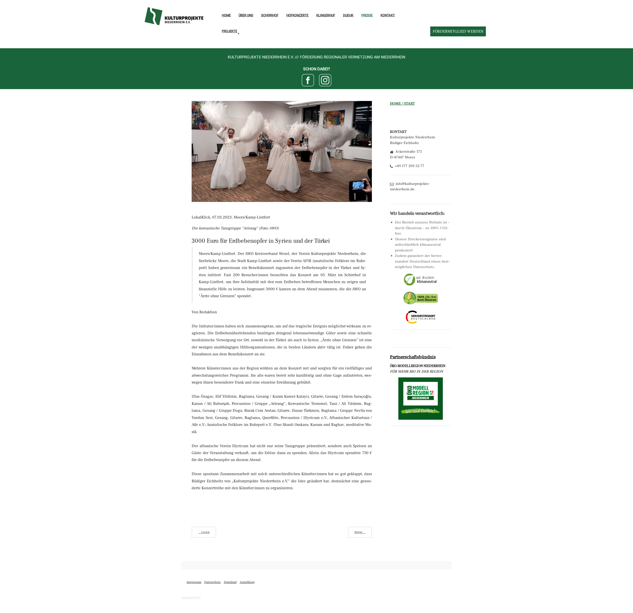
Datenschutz (212, 582)
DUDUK (348, 15)
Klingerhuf (325, 15)
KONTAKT (388, 15)
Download (230, 582)
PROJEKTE (229, 31)
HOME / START (402, 103)
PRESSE (367, 15)
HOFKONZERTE (297, 15)
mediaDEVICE (191, 597)
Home (226, 15)
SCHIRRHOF (269, 15)
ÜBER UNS (246, 15)
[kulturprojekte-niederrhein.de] (173, 13)
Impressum (194, 582)
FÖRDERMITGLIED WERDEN (458, 31)
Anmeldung (247, 582)
